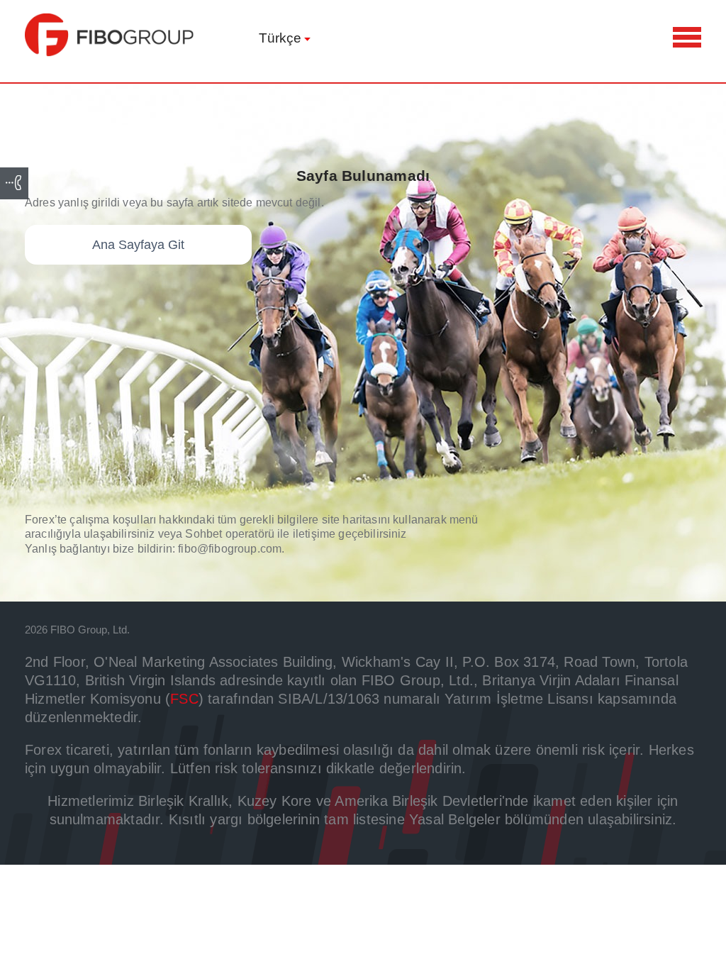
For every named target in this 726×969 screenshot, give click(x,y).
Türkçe (280, 38)
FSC (184, 699)
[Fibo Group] (110, 35)
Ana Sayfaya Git (138, 245)
